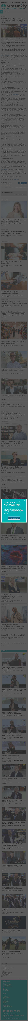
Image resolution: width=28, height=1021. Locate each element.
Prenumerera (14, 518)
